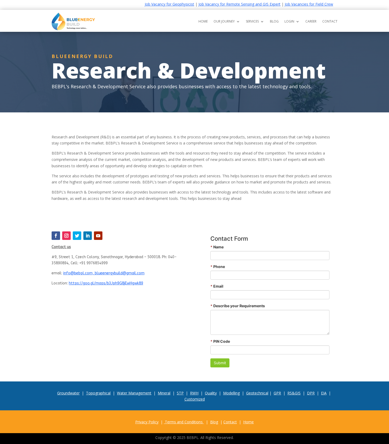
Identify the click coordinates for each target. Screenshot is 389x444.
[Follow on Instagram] (66, 235)
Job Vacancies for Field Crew (298, 4)
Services (252, 21)
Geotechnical (257, 392)
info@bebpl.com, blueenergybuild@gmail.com (103, 273)
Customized (194, 399)
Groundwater (68, 392)
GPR (277, 392)
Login (289, 21)
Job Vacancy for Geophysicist (159, 4)
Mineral (164, 392)
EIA (324, 392)
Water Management (134, 392)
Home (203, 21)
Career (310, 21)
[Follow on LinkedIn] (87, 235)
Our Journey (224, 21)
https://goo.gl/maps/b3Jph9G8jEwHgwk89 (106, 283)
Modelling (231, 392)
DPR (311, 392)
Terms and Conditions (184, 421)
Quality (211, 392)
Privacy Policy (147, 421)
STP (180, 392)
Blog (274, 21)
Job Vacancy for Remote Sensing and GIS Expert (229, 4)
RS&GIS (294, 392)
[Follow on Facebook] (56, 235)
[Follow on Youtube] (98, 235)
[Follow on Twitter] (77, 235)
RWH (194, 392)
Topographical (98, 392)
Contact (329, 21)
